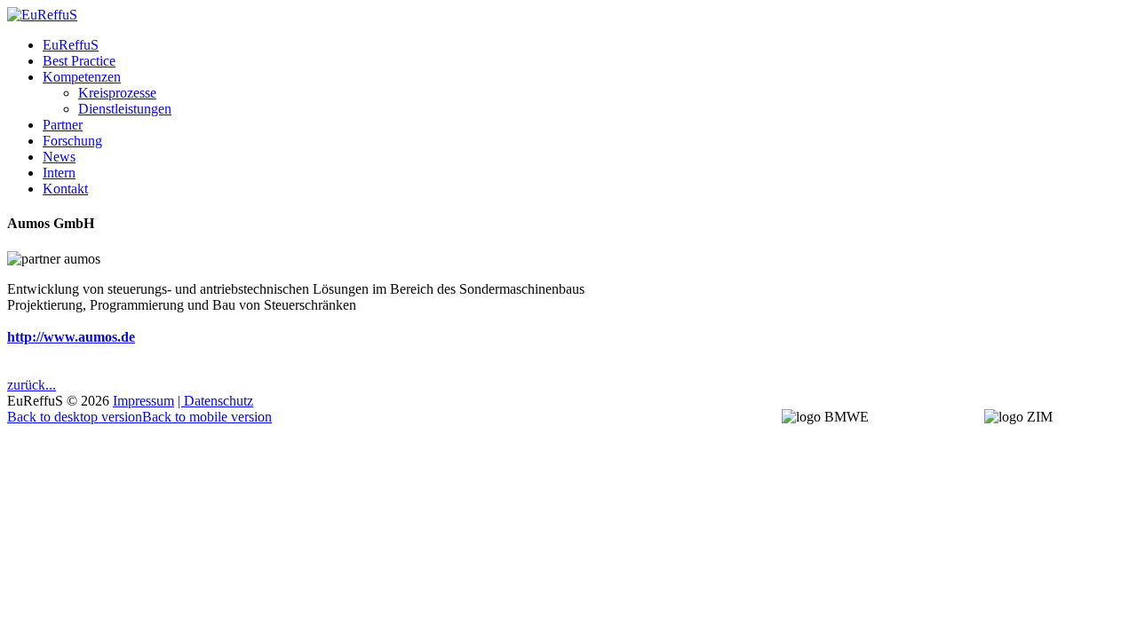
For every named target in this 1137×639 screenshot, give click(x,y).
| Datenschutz (215, 400)
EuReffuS (71, 44)
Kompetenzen (82, 76)
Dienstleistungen (124, 108)
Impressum (143, 400)
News (59, 156)
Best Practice (79, 60)
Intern (59, 172)
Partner (63, 124)
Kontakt (65, 188)
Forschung (72, 140)
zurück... (31, 384)
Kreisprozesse (117, 92)
